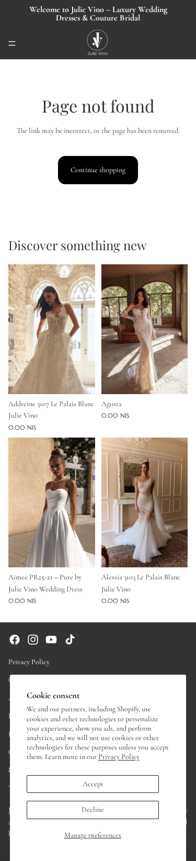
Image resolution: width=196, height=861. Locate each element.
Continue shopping (98, 169)
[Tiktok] (70, 639)
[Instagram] (33, 639)
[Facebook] (14, 639)
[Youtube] (51, 639)
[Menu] (12, 43)
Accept (93, 783)
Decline (93, 809)
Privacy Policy (119, 756)
